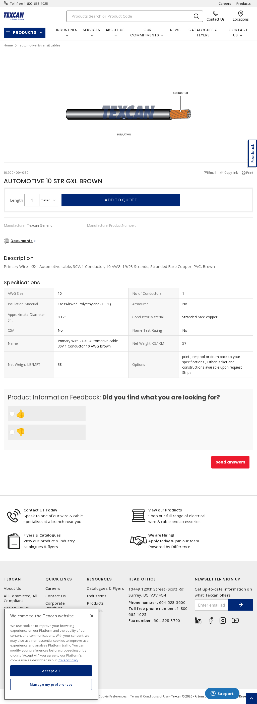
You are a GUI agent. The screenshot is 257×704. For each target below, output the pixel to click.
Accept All (51, 671)
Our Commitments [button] (144, 32)
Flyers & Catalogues (42, 535)
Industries (96, 596)
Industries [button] (66, 29)
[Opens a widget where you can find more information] (222, 694)
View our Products (165, 509)
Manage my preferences (51, 684)
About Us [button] (115, 29)
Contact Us (55, 596)
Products (243, 3)
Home (8, 45)
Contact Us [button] (238, 32)
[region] (51, 654)
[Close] (91, 615)
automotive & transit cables (40, 45)
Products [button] (25, 32)
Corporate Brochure (55, 605)
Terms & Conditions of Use (149, 696)
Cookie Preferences (112, 696)
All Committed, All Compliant (20, 598)
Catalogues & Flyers (203, 32)
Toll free (16, 3)
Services (95, 610)
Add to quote (121, 200)
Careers (225, 3)
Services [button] (91, 29)
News (175, 29)
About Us (12, 588)
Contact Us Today (40, 509)
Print (249, 172)
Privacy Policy (16, 608)
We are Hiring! (161, 535)
